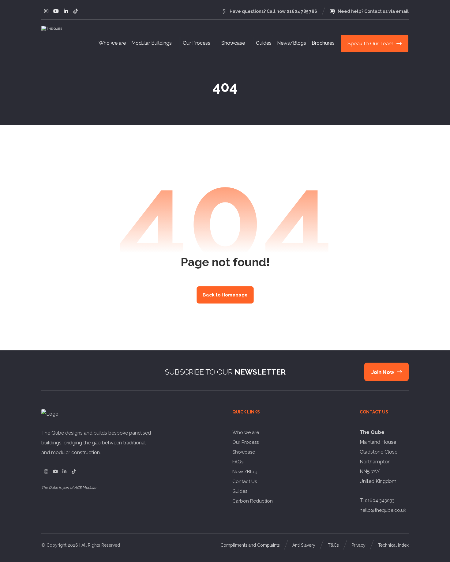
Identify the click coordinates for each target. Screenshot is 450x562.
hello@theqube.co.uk (383, 510)
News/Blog (244, 471)
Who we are (245, 432)
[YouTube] (55, 471)
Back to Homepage (225, 295)
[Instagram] (46, 11)
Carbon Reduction (252, 501)
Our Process (245, 442)
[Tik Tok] (76, 11)
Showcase (243, 452)
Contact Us (244, 481)
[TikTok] (73, 471)
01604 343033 (380, 500)
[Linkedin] (66, 11)
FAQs (237, 462)
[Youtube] (56, 11)
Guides (239, 491)
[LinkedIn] (64, 471)
